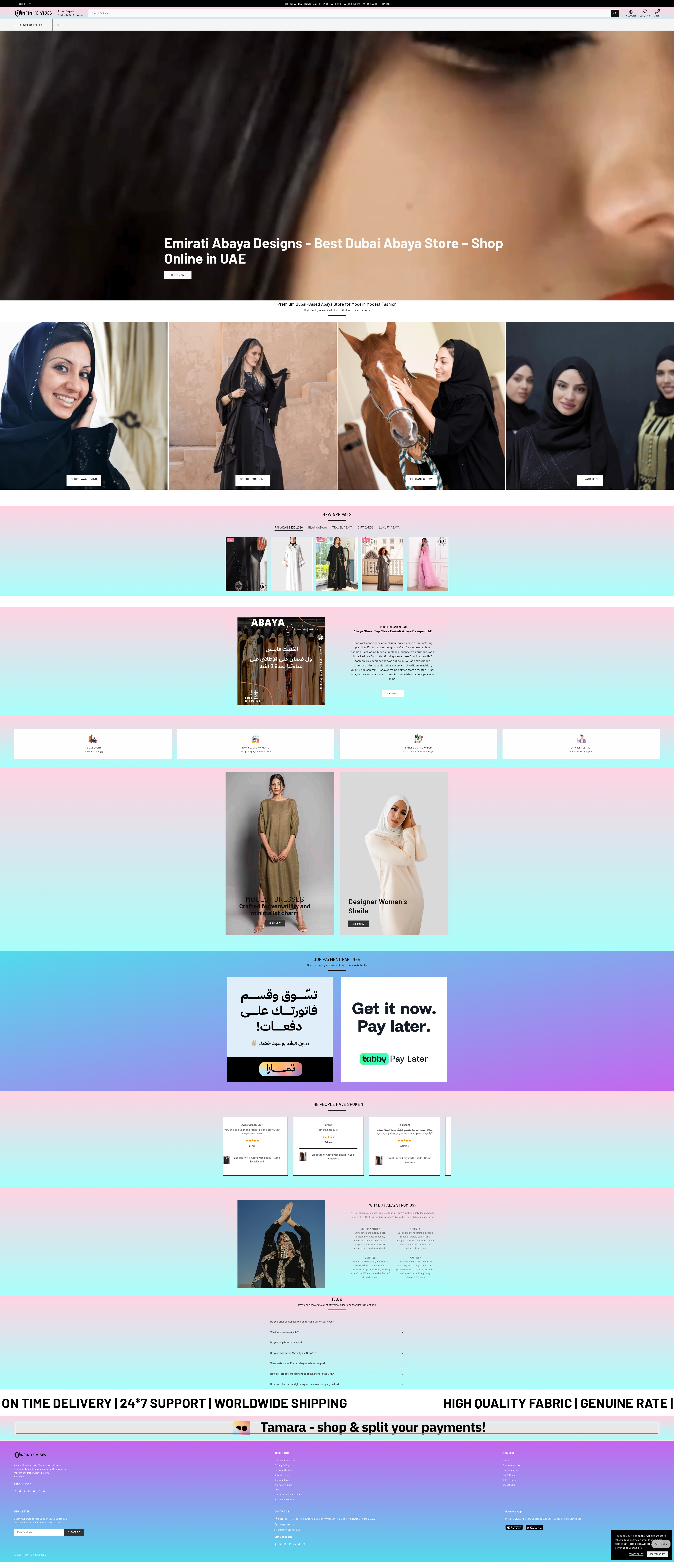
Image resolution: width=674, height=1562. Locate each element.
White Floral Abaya (292, 556)
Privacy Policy (282, 1465)
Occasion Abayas (511, 1465)
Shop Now (274, 923)
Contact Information (285, 1460)
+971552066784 (286, 1524)
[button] (656, 13)
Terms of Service (283, 1470)
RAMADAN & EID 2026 (289, 527)
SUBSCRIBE (74, 1532)
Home (60, 25)
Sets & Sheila (510, 1480)
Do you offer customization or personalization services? (302, 1321)
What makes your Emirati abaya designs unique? (297, 1363)
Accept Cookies (657, 1554)
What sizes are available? (284, 1332)
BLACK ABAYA (317, 527)
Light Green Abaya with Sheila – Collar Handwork (418, 1156)
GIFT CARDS (366, 527)
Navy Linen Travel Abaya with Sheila (262, 1163)
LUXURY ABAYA (389, 527)
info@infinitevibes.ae (289, 1530)
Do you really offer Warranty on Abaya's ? (293, 1353)
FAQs (277, 1489)
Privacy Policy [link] (636, 1554)
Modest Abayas (510, 1470)
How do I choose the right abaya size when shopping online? (304, 1384)
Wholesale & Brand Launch (288, 1494)
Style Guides (509, 1484)
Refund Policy (282, 1475)
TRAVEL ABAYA (342, 527)
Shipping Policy (282, 1480)
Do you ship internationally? (286, 1342)
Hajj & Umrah (509, 1475)
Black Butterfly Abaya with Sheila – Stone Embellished (341, 1159)
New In (506, 1460)
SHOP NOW (177, 275)
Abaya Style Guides (284, 1499)
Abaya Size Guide (283, 1484)
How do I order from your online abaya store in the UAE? (302, 1373)
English (23, 3)
